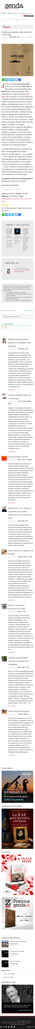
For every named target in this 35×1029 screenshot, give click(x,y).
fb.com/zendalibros (19, 271)
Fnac (21, 199)
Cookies (18, 1022)
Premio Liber (13, 1024)
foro (29, 287)
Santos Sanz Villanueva (25, 460)
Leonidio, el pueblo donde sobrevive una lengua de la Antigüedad (18, 661)
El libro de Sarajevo (15, 961)
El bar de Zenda (14, 943)
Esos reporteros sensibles (17, 951)
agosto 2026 (7, 974)
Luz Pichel (4, 38)
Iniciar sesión (29, 310)
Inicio (3, 19)
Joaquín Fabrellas (23, 714)
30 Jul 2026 (12, 955)
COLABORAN (15, 13)
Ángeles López (22, 611)
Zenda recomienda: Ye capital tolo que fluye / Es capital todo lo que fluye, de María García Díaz (26, 243)
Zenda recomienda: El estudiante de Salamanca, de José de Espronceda (9, 241)
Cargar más (17, 761)
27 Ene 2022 (4, 37)
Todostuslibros (7, 199)
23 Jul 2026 (12, 965)
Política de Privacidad (10, 1022)
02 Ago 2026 (12, 945)
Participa (23, 1022)
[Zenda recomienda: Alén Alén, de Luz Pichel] (17, 60)
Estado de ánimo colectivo (18, 457)
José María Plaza (23, 349)
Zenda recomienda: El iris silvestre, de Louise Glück (17, 239)
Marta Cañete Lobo (23, 667)
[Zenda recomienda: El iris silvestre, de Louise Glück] (17, 231)
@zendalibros (26, 269)
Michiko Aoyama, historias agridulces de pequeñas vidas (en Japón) (19, 342)
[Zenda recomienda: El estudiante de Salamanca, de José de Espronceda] (9, 231)
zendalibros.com (14, 37)
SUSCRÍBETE (22, 13)
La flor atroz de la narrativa (18, 711)
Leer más (11, 390)
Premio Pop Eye (21, 1024)
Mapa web (28, 1022)
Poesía (7, 19)
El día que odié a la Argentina (18, 941)
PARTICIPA (29, 13)
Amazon (16, 199)
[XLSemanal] (28, 16)
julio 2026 (7, 977)
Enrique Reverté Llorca (25, 557)
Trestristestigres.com (22, 1021)
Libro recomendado (27, 37)
